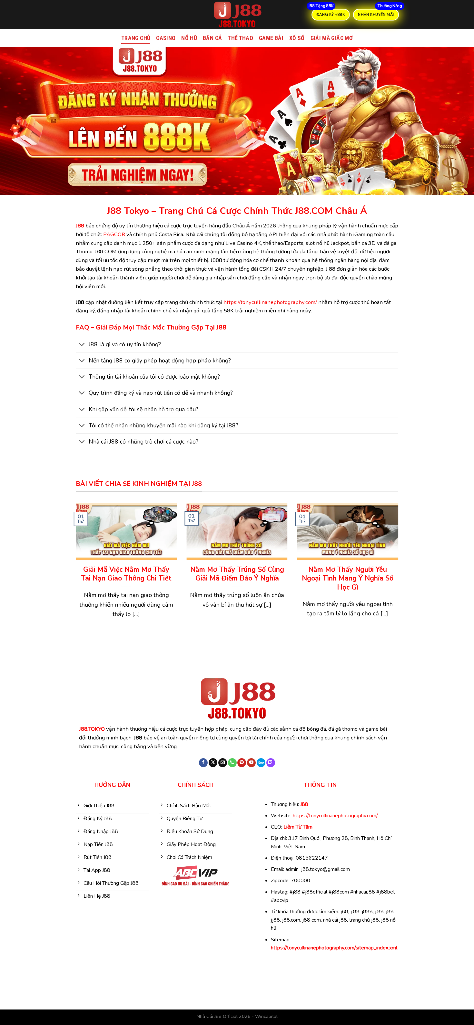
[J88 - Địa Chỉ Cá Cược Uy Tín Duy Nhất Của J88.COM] (237, 14)
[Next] (399, 573)
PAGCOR (114, 234)
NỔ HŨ (189, 38)
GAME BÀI (271, 38)
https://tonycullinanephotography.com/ (270, 302)
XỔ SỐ (297, 38)
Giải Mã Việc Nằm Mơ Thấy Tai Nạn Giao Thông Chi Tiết (126, 574)
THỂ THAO (240, 38)
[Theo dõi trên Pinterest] (241, 762)
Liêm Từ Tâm (297, 827)
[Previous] (74, 573)
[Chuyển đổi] (82, 345)
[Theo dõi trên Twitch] (270, 762)
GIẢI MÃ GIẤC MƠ (332, 38)
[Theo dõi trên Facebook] (203, 762)
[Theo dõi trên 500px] (261, 762)
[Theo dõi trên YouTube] (251, 762)
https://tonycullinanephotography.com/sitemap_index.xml (334, 947)
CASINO (165, 38)
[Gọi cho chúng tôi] (232, 762)
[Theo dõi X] (213, 762)
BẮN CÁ (212, 38)
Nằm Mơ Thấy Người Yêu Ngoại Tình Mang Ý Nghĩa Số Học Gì (347, 578)
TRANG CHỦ (135, 38)
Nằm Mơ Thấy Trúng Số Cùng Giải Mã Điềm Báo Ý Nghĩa (237, 574)
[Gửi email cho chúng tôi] (222, 762)
